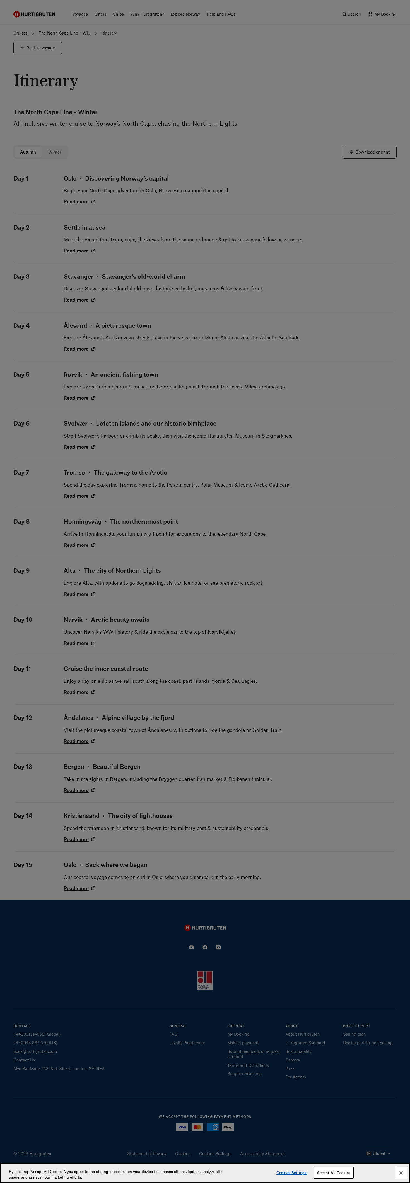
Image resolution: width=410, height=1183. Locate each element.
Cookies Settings (291, 1172)
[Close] (401, 1173)
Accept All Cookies (334, 1172)
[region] (205, 1173)
